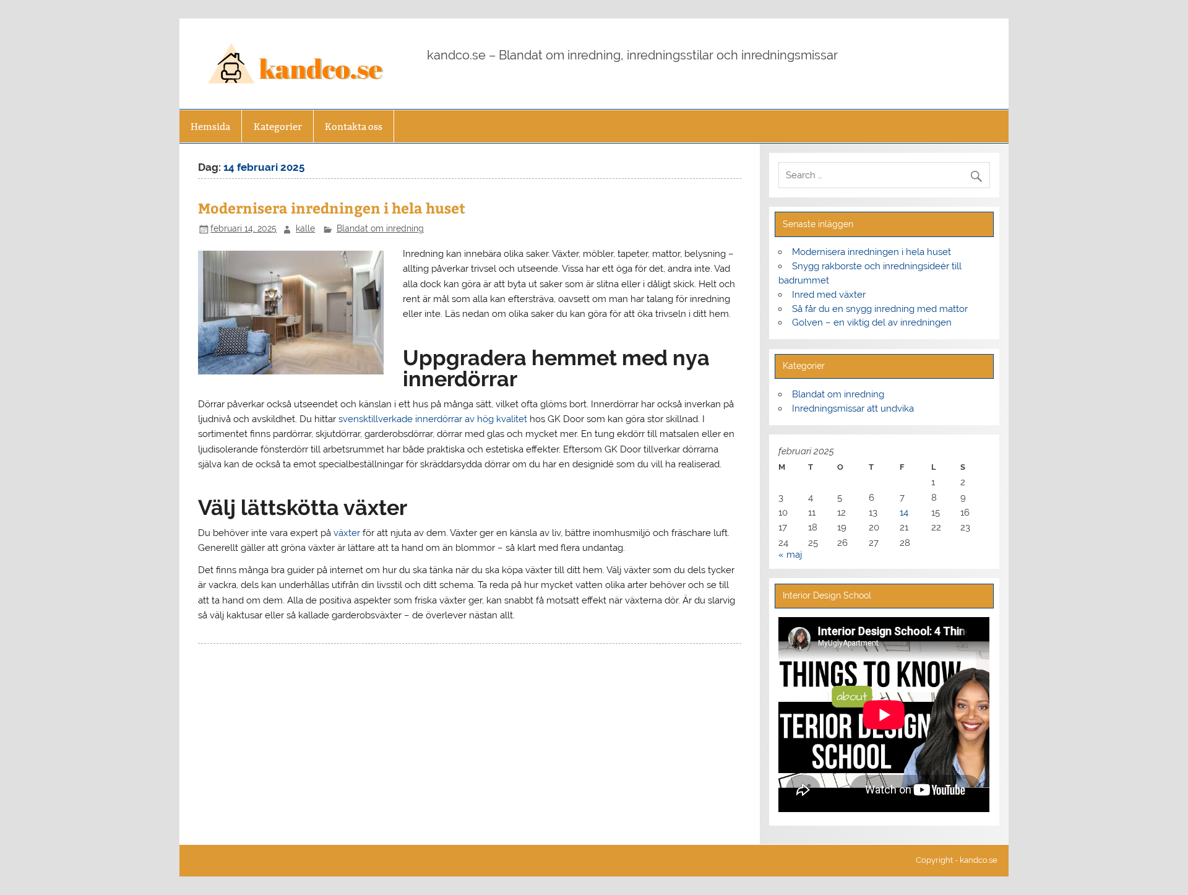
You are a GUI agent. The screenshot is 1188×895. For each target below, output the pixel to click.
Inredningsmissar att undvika (853, 408)
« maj (790, 554)
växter (347, 532)
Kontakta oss (353, 126)
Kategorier (278, 126)
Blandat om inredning (380, 228)
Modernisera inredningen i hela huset (331, 207)
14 (904, 512)
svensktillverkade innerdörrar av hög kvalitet (432, 419)
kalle (305, 228)
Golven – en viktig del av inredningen (872, 322)
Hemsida (210, 126)
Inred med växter (829, 294)
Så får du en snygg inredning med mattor (880, 308)
